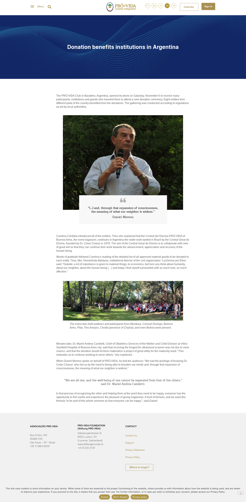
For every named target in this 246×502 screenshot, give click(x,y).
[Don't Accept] (240, 492)
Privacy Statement (135, 450)
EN (167, 6)
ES (154, 6)
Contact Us (131, 435)
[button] (49, 7)
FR (174, 6)
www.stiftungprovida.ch (90, 444)
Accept (104, 497)
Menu (40, 6)
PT (147, 6)
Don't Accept (120, 497)
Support (129, 442)
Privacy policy (139, 497)
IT (160, 6)
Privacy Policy (132, 457)
